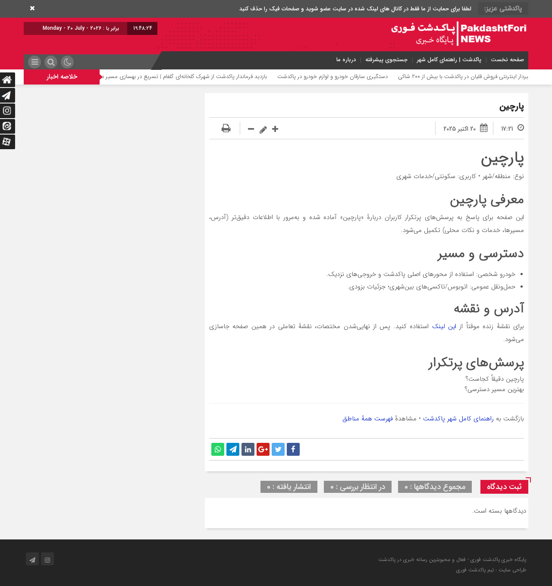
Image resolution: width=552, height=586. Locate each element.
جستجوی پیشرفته (386, 59)
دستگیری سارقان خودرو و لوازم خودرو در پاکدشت (346, 76)
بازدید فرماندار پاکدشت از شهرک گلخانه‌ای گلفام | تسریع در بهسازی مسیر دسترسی (188, 76)
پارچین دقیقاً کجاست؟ (494, 379)
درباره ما (346, 59)
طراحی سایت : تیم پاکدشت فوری (491, 570)
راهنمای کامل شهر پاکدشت (458, 419)
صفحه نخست (507, 59)
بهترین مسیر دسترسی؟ (494, 389)
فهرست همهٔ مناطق (367, 419)
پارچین (511, 106)
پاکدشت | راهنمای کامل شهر (449, 59)
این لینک (444, 326)
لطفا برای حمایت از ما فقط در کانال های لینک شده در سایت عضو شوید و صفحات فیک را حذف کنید (355, 8)
